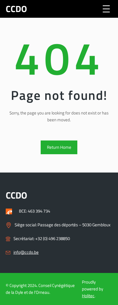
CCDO (16, 8)
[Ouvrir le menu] (106, 9)
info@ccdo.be (26, 252)
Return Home (59, 147)
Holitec (88, 295)
